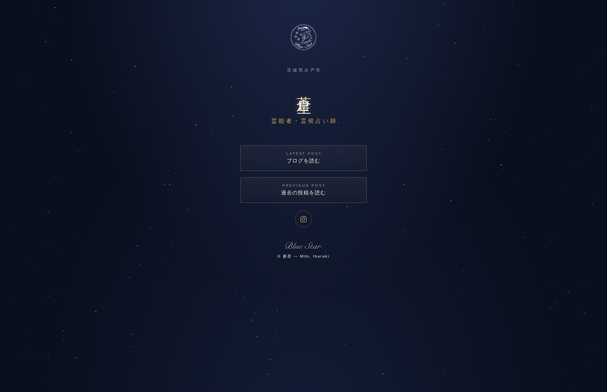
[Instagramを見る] (303, 219)
